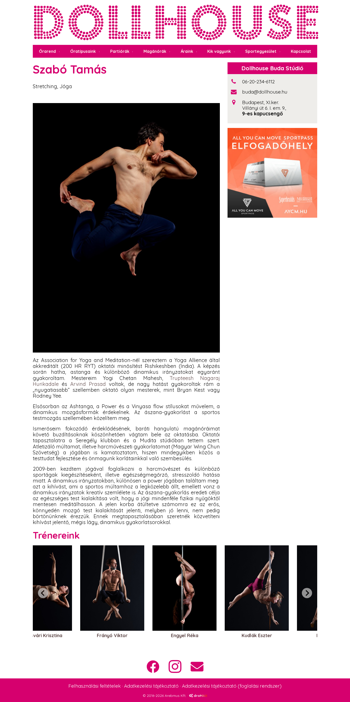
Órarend (47, 51)
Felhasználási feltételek (94, 686)
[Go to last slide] (43, 593)
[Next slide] (307, 593)
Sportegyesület (260, 51)
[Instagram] (175, 666)
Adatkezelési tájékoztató (151, 686)
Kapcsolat (301, 51)
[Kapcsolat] (197, 666)
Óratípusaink (83, 51)
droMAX (200, 696)
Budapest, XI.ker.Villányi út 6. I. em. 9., (264, 105)
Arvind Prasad (88, 384)
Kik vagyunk (219, 51)
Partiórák (119, 51)
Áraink (187, 51)
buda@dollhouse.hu (264, 92)
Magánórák (154, 51)
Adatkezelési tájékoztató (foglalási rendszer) (232, 686)
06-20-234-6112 (258, 81)
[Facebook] (153, 666)
